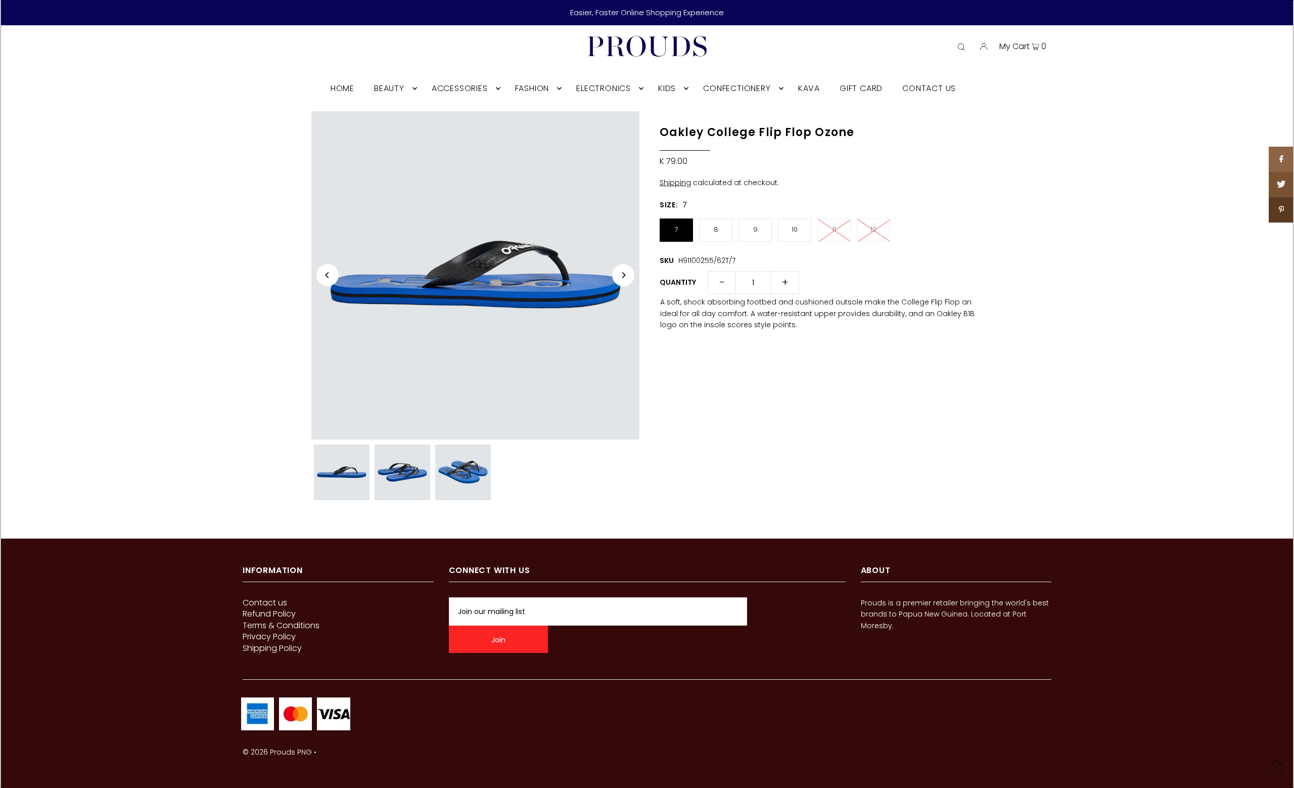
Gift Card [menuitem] (861, 88)
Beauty (389, 88)
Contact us (265, 602)
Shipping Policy (272, 648)
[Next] (623, 275)
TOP (1276, 773)
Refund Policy (269, 614)
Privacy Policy (269, 636)
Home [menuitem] (342, 88)
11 (834, 229)
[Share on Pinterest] (1281, 210)
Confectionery (736, 88)
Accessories (460, 88)
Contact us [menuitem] (929, 88)
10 (795, 229)
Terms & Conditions (281, 625)
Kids (667, 88)
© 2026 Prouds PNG (277, 752)
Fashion (532, 88)
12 (873, 229)
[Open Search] (961, 46)
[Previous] (327, 275)
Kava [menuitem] (809, 88)
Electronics (603, 88)
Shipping (675, 183)
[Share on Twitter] (1281, 184)
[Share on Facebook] (1281, 159)
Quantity (678, 282)
